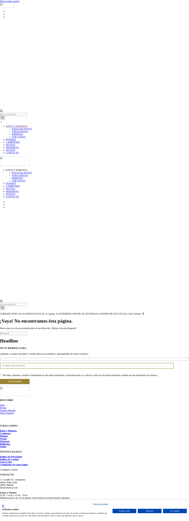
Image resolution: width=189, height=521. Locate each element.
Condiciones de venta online (14, 464)
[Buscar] (2, 118)
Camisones (5, 433)
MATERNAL (12, 147)
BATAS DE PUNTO (22, 129)
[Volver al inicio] (7, 6)
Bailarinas (5, 444)
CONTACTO (12, 152)
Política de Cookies (9, 459)
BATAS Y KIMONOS (16, 126)
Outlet (3, 446)
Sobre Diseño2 (7, 413)
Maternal (4, 441)
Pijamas (4, 436)
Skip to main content (9, 1)
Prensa (3, 408)
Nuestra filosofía (7, 410)
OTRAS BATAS (20, 131)
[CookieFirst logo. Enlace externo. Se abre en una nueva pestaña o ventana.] (3, 506)
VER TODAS (18, 137)
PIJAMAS (11, 139)
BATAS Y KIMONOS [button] (16, 170)
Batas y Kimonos (8, 431)
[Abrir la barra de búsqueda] (1, 111)
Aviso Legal (6, 462)
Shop (2, 405)
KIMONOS (17, 134)
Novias (3, 438)
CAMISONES (13, 142)
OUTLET (10, 150)
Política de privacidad (100, 504)
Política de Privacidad (11, 456)
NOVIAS (10, 145)
